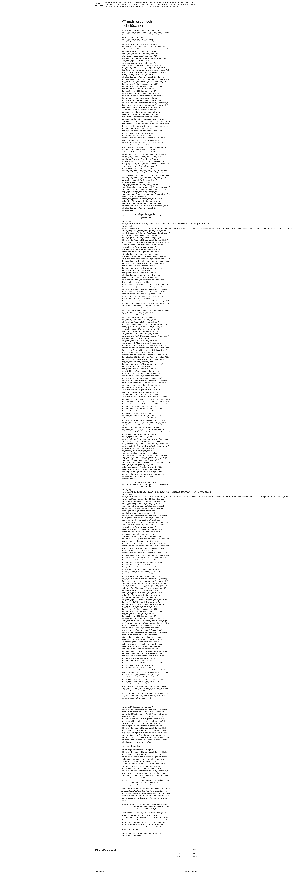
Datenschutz (135, 746)
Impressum (126, 746)
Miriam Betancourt (105, 850)
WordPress (194, 871)
